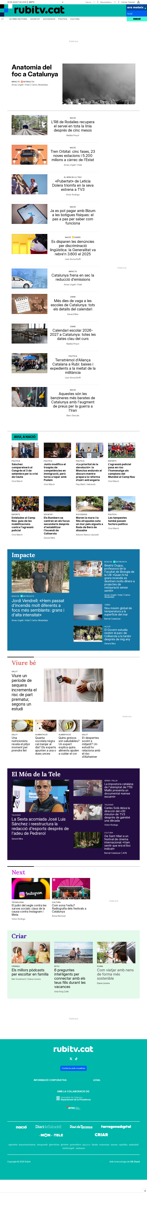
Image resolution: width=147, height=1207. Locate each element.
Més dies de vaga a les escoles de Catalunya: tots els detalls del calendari (73, 305)
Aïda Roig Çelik (61, 992)
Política (62, 19)
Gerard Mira (72, 314)
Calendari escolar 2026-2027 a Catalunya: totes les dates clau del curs (73, 334)
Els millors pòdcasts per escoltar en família (30, 972)
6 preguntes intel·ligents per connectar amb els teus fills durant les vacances (70, 978)
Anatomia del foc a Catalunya (35, 70)
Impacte (16, 81)
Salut (15, 671)
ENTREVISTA (28, 596)
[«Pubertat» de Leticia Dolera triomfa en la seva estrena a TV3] (29, 184)
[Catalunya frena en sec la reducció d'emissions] (29, 278)
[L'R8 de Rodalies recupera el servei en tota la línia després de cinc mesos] (29, 125)
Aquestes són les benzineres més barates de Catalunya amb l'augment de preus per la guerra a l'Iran (73, 402)
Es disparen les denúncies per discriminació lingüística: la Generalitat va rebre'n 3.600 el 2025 (73, 247)
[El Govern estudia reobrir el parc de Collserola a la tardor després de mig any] (88, 634)
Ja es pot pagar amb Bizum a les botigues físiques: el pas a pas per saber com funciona (72, 217)
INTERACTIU (28, 81)
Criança (16, 966)
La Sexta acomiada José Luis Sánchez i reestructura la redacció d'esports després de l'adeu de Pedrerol (40, 826)
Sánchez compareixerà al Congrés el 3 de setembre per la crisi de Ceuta (25, 470)
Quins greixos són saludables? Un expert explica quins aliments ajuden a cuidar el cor (69, 745)
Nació (73, 118)
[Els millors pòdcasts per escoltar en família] (31, 952)
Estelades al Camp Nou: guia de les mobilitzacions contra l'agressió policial (23, 524)
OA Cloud (135, 1161)
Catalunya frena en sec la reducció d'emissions (73, 277)
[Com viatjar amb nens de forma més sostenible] (116, 952)
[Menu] (2, 19)
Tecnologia (18, 902)
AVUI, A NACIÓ (24, 437)
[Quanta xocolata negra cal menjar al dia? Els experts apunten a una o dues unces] (45, 726)
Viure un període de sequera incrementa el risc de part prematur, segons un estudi (24, 692)
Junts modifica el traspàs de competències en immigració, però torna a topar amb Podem (55, 472)
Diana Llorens (103, 983)
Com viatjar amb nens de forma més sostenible (115, 974)
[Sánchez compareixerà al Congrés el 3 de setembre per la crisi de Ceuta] (25, 450)
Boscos (15, 596)
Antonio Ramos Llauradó (87, 535)
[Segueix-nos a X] (71, 1060)
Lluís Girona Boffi (73, 259)
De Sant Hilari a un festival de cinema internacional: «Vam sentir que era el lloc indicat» (117, 842)
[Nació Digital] (28, 11)
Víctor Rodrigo (73, 195)
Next (18, 872)
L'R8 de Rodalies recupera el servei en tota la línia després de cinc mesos (72, 126)
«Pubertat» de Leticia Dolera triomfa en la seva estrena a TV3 (73, 185)
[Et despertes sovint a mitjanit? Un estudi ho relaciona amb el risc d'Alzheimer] (92, 726)
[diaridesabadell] (48, 1127)
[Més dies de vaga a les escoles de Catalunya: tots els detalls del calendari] (29, 304)
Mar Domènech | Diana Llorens (26, 979)
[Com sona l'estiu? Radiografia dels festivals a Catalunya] (71, 888)
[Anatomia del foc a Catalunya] (98, 84)
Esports (112, 461)
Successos (49, 19)
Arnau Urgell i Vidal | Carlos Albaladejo (30, 85)
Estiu (56, 966)
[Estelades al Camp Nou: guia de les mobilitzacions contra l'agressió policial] (25, 504)
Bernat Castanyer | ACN (115, 853)
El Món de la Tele (73, 177)
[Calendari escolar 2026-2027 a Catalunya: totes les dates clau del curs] (29, 334)
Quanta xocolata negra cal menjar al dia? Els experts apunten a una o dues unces (45, 745)
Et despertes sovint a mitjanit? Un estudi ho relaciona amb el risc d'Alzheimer (91, 747)
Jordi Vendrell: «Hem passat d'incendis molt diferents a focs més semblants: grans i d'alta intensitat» (38, 607)
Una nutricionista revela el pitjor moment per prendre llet (21, 744)
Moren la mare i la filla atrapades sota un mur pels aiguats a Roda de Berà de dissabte (89, 524)
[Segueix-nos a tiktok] (76, 1060)
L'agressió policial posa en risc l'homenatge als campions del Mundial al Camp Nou (121, 470)
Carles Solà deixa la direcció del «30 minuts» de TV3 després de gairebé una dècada (117, 814)
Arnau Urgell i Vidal (73, 165)
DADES (78, 237)
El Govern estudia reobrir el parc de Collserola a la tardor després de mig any (117, 634)
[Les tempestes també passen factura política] (121, 504)
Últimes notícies (18, 19)
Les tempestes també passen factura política (118, 521)
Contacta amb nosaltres (73, 1068)
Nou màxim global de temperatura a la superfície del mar (118, 611)
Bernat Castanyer (112, 619)
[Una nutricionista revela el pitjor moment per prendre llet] (22, 726)
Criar (73, 296)
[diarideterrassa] (81, 1127)
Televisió (16, 815)
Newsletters (106, 2)
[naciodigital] (21, 1127)
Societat (35, 19)
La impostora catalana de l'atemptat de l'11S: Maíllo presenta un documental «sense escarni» (118, 790)
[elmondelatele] (51, 1135)
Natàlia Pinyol (72, 135)
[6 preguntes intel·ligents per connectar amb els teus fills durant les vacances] (73, 952)
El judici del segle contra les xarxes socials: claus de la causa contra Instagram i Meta (29, 910)
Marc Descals (72, 416)
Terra (107, 604)
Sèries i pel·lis (111, 780)
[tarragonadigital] (116, 1127)
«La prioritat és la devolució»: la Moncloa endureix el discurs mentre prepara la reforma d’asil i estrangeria (89, 472)
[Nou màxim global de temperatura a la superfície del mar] (88, 612)
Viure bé (24, 662)
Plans (100, 966)
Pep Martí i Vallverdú (85, 484)
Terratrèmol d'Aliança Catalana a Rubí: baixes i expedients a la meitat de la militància (73, 366)
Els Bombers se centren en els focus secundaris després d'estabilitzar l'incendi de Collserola (57, 525)
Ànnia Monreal (58, 916)
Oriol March (17, 481)
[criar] (101, 1135)
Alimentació (41, 734)
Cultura (74, 19)
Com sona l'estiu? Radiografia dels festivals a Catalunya (69, 908)
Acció (107, 626)
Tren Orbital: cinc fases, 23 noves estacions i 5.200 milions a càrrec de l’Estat (73, 155)
